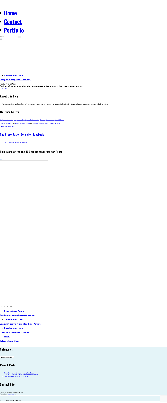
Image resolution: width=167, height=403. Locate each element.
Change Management (10, 75)
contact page (11, 394)
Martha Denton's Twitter (22, 123)
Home (10, 12)
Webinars (21, 311)
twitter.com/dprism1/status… (55, 120)
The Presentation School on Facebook (22, 134)
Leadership (13, 311)
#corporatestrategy (19, 120)
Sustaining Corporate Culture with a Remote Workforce (20, 323)
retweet (52, 123)
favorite (57, 123)
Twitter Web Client (38, 123)
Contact (13, 21)
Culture (6, 311)
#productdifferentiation (32, 120)
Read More (3, 88)
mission (21, 75)
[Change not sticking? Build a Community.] (24, 72)
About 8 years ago (5, 123)
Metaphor (7, 336)
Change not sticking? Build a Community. (15, 79)
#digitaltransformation (6, 120)
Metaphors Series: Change (10, 341)
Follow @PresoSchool (7, 126)
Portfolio (14, 30)
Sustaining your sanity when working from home (17, 315)
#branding (43, 120)
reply (46, 123)
